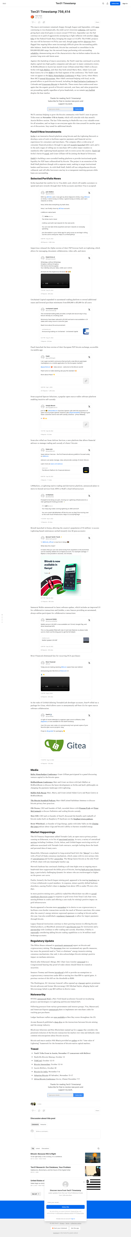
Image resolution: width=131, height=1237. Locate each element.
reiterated (81, 962)
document (58, 948)
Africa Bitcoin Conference (44, 1079)
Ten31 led (96, 150)
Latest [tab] (38, 1148)
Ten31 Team (38, 16)
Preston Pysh (84, 808)
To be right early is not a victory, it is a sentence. (46, 1156)
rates (97, 27)
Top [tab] (33, 1148)
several (42, 78)
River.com (63, 671)
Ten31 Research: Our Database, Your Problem (51, 1167)
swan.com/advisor (56, 464)
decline (63, 886)
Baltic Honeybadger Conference (61, 75)
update (74, 1040)
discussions (50, 78)
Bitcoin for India (41, 1071)
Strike (33, 136)
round (46, 153)
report (80, 1030)
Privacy (62, 1223)
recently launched (77, 145)
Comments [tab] (35, 1124)
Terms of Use (74, 1211)
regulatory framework (65, 916)
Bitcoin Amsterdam (42, 1064)
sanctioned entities (66, 839)
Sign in (125, 3)
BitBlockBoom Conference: (42, 782)
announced (53, 1009)
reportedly (35, 932)
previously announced (64, 945)
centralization (38, 858)
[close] (83, 1182)
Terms (67, 1223)
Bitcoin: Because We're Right (43, 1154)
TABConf (38, 1060)
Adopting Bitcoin (41, 1075)
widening (81, 30)
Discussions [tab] (45, 1148)
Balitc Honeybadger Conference (44, 774)
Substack (56, 1233)
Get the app (75, 1228)
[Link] (27, 131)
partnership (35, 929)
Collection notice (76, 1223)
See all (34, 1194)
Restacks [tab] (43, 1124)
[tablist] (39, 1124)
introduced (59, 972)
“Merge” (86, 853)
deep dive (58, 1022)
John (36, 1172)
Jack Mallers (45, 69)
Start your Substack (60, 1228)
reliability (34, 53)
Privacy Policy (80, 1213)
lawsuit (82, 983)
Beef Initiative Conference (84, 81)
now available (59, 1017)
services (34, 842)
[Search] (103, 3)
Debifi (33, 158)
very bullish (90, 90)
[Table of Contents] (2, 618)
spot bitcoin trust (73, 926)
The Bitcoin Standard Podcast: (43, 800)
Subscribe (115, 3)
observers (87, 41)
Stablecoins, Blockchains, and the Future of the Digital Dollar (50, 1170)
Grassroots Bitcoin (49, 84)
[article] (65, 1158)
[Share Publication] (107, 3)
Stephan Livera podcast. (83, 819)
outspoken (62, 907)
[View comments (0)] (39, 22)
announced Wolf (44, 998)
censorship (58, 858)
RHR (51, 72)
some (75, 41)
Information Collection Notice (64, 1213)
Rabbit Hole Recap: (39, 792)
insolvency (93, 880)
